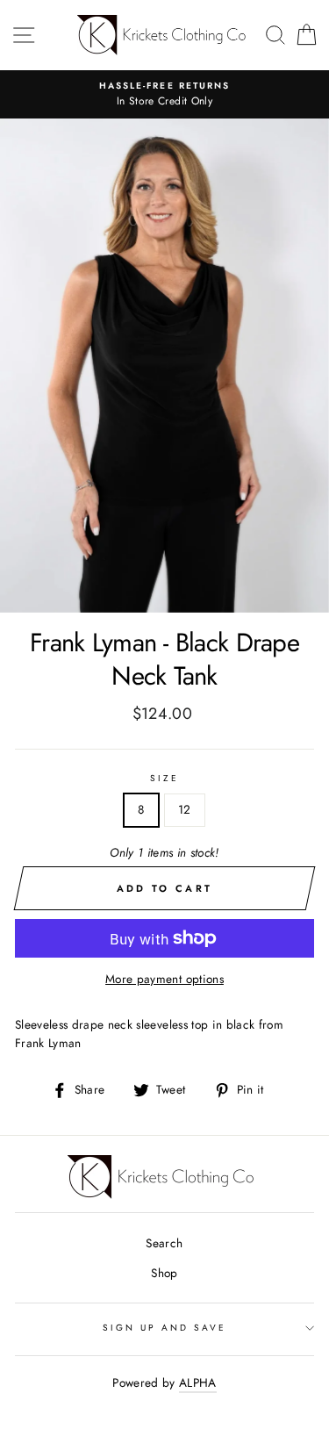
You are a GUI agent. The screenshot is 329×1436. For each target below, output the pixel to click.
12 (184, 809)
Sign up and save (165, 1327)
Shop (164, 1273)
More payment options (164, 978)
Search (164, 1243)
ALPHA (198, 1382)
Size (164, 778)
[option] (164, 95)
